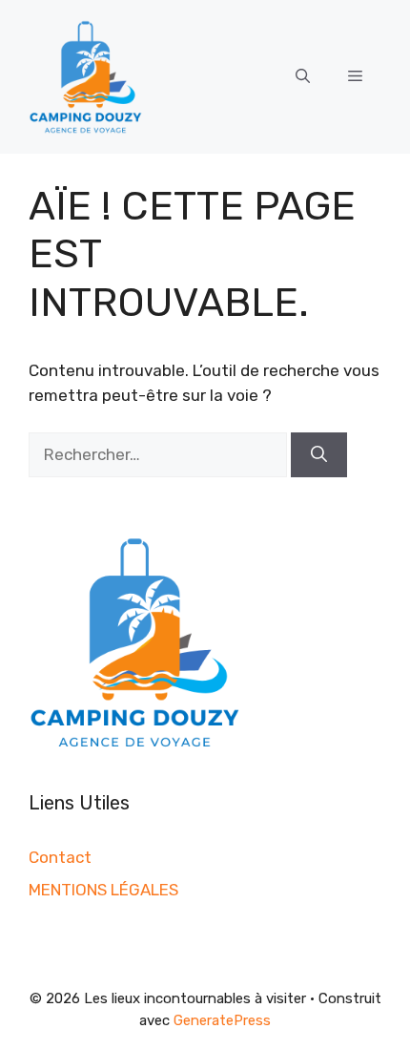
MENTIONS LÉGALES (103, 889)
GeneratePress (222, 1020)
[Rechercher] (319, 455)
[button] (303, 76)
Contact (60, 857)
